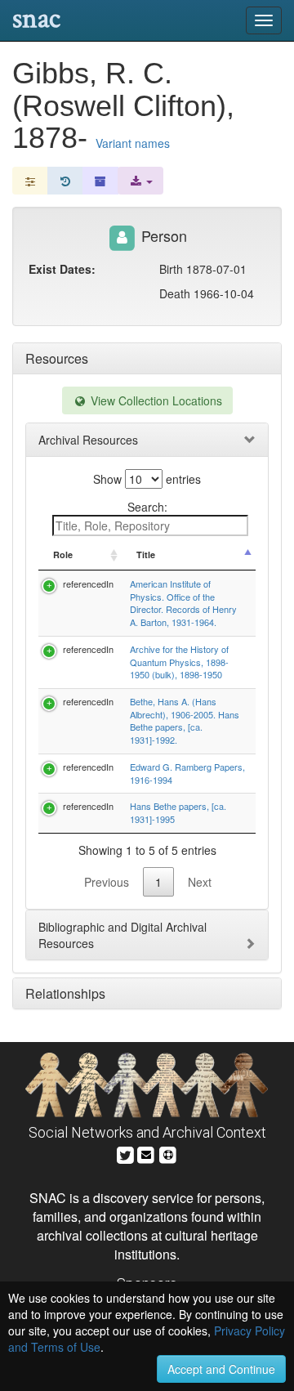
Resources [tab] (56, 358)
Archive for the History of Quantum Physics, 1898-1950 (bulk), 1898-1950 (179, 661)
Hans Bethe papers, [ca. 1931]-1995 (178, 812)
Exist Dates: (62, 269)
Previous (106, 882)
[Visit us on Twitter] (125, 1153)
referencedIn (88, 583)
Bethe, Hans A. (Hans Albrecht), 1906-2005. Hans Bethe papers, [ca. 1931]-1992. (184, 720)
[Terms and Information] (168, 1153)
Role (63, 554)
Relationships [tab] (65, 993)
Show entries (147, 479)
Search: (147, 507)
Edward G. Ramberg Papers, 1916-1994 (187, 773)
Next (200, 882)
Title (145, 554)
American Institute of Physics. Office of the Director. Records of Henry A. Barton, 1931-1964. (183, 602)
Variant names (133, 143)
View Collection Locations (154, 400)
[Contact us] (146, 1153)
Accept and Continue (221, 1369)
